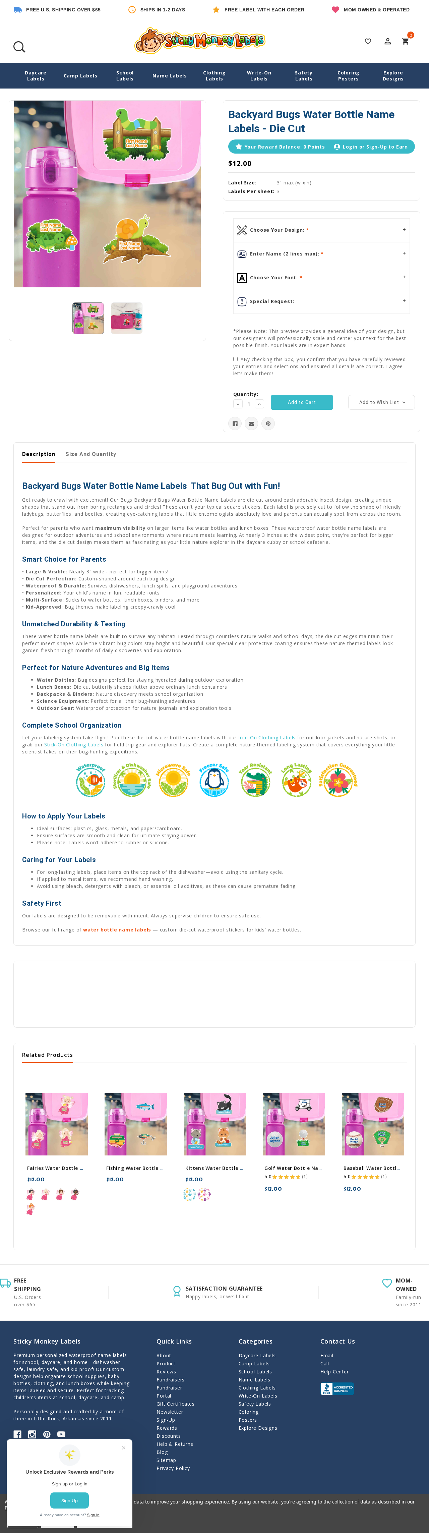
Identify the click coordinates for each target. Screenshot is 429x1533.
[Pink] (204, 1194)
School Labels (125, 75)
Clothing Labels (214, 75)
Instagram (32, 1434)
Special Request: (272, 301)
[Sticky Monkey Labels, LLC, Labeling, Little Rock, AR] (337, 1388)
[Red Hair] (31, 1209)
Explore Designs (393, 75)
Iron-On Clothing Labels (267, 737)
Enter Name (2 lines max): (285, 253)
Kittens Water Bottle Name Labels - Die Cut (240, 1168)
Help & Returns (175, 1444)
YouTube (61, 1434)
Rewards (167, 1428)
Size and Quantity (90, 454)
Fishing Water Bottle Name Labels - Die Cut (161, 1168)
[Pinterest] (268, 423)
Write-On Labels (259, 75)
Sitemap (166, 1460)
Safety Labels (304, 75)
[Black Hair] (31, 1194)
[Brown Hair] (60, 1194)
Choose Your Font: (274, 277)
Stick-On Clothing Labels (73, 744)
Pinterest (47, 1434)
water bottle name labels (117, 929)
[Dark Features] (75, 1194)
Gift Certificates (176, 1404)
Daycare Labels (36, 75)
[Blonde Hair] (46, 1194)
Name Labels (169, 75)
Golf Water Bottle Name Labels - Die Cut (315, 1168)
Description (38, 454)
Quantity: (245, 394)
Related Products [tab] (47, 1055)
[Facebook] (235, 423)
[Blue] (189, 1194)
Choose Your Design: (277, 230)
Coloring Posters (349, 75)
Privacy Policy (173, 1468)
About (164, 1355)
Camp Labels (81, 75)
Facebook (17, 1434)
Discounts (169, 1436)
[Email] (251, 423)
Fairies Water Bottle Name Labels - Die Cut (81, 1168)
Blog (162, 1452)
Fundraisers (171, 1379)
